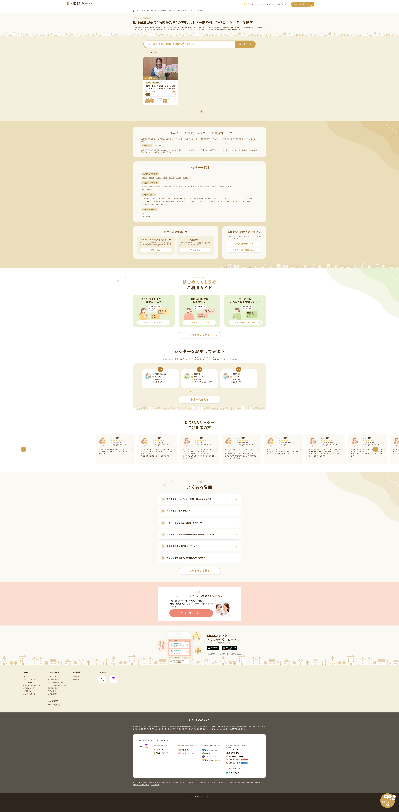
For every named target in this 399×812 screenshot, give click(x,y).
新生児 (219, 201)
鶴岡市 (158, 186)
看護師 (215, 198)
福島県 (185, 178)
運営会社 (135, 782)
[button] (187, 391)
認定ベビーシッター (174, 198)
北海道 (144, 178)
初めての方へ (250, 4)
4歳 (197, 201)
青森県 (151, 178)
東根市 (213, 186)
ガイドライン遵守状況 (217, 782)
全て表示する (147, 189)
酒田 (144, 213)
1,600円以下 (147, 201)
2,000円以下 (159, 201)
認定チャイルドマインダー (193, 198)
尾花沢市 (221, 186)
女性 (226, 198)
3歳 (192, 201)
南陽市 (228, 186)
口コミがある (166, 204)
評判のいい (155, 204)
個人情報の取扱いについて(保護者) (183, 782)
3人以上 (241, 198)
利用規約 (143, 782)
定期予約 (145, 198)
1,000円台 (250, 198)
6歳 (206, 201)
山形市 (144, 186)
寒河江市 (179, 186)
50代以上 (146, 204)
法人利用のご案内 (282, 4)
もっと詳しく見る (199, 570)
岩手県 (158, 178)
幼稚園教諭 (161, 198)
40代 (249, 201)
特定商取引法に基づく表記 (141, 784)
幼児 (232, 201)
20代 (238, 201)
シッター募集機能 (213, 359)
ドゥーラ (208, 198)
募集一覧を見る (199, 399)
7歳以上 (212, 201)
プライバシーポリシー (202, 782)
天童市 (207, 186)
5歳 (201, 201)
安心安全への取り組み (265, 4)
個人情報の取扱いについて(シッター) (159, 782)
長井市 (200, 186)
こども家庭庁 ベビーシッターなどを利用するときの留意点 (244, 782)
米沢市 (151, 186)
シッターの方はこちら (301, 4)
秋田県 (171, 178)
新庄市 (171, 186)
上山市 (186, 186)
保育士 (153, 198)
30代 (243, 201)
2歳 (188, 201)
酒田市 (165, 186)
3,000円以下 (171, 201)
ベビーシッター (184, 27)
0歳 (178, 201)
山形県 (178, 178)
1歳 (183, 201)
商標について (155, 784)
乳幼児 (226, 201)
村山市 (193, 186)
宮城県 (165, 178)
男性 (221, 198)
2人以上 (233, 198)
